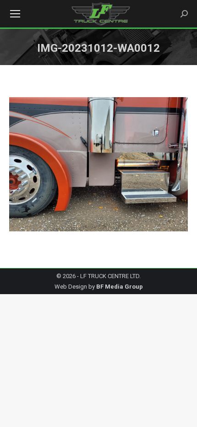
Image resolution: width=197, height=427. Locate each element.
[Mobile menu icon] (15, 14)
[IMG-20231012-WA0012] (98, 164)
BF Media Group (119, 286)
